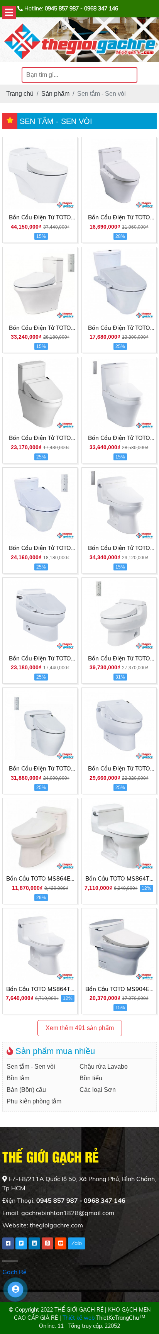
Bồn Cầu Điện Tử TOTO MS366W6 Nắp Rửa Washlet (40, 769)
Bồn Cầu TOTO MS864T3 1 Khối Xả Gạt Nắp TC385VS (119, 879)
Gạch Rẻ (14, 1272)
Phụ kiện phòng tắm (34, 1101)
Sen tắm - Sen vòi (31, 1066)
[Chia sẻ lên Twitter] (21, 1243)
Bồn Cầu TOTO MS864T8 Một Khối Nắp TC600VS (40, 989)
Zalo (76, 1243)
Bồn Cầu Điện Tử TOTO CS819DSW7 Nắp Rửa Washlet (119, 328)
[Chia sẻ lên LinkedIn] (34, 1243)
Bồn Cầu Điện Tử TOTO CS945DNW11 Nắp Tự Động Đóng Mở (119, 438)
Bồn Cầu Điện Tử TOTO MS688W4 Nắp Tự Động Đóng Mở (119, 659)
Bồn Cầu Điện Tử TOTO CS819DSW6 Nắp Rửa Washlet (40, 548)
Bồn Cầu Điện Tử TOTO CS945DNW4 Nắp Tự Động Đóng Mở (40, 328)
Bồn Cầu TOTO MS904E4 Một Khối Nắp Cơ (119, 989)
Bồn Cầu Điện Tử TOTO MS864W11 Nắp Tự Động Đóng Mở (119, 548)
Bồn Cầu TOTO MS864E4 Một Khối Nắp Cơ (40, 879)
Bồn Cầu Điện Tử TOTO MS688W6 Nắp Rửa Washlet (119, 769)
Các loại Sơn (98, 1089)
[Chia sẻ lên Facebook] (8, 1243)
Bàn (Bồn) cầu (26, 1089)
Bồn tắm (18, 1078)
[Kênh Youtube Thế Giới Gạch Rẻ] (60, 1243)
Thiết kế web (79, 1317)
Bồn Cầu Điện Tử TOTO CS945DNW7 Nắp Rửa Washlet (119, 218)
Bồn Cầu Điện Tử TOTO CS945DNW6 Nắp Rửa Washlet (40, 438)
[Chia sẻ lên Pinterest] (47, 1243)
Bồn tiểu (91, 1078)
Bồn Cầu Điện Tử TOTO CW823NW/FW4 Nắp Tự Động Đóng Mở (40, 218)
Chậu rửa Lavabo (104, 1066)
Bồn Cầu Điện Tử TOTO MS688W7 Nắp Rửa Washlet (40, 659)
